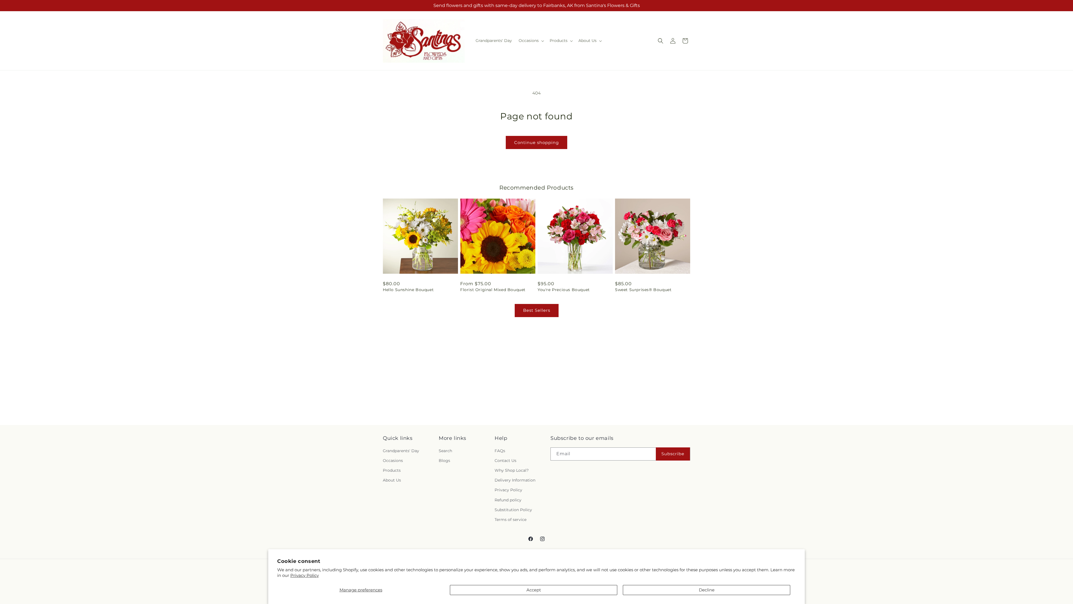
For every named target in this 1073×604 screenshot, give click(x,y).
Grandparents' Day (401, 450)
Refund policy (508, 499)
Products (392, 470)
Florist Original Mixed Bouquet (493, 289)
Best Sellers (536, 310)
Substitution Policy (513, 509)
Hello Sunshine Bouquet (408, 289)
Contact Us (505, 460)
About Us (392, 480)
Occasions (393, 460)
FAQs (500, 450)
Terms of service (510, 519)
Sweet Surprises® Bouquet (643, 289)
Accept (533, 590)
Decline (706, 590)
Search (445, 450)
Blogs (444, 460)
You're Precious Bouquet (564, 289)
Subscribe (672, 453)
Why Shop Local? (512, 470)
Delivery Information (515, 480)
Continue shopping (536, 142)
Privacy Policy (304, 575)
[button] (530, 40)
